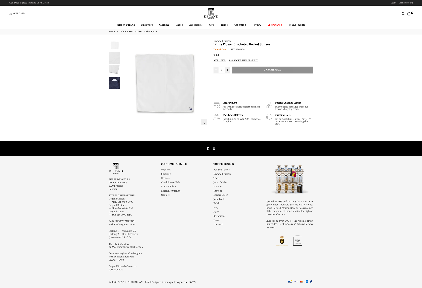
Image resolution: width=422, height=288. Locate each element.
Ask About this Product (243, 60)
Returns (165, 178)
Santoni (217, 190)
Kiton (216, 211)
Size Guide (220, 60)
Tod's (216, 178)
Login (393, 2)
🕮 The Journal (296, 24)
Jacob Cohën (220, 182)
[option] (165, 83)
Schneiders (219, 216)
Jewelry (257, 24)
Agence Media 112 (186, 282)
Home (224, 24)
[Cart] (408, 13)
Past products (116, 269)
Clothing (164, 24)
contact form (134, 247)
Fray (215, 207)
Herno (216, 220)
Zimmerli (218, 224)
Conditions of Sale (170, 182)
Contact (165, 195)
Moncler (217, 186)
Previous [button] (125, 83)
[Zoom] (204, 122)
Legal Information (170, 190)
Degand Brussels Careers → (123, 266)
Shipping (166, 174)
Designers (147, 24)
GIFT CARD (19, 13)
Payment (166, 169)
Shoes (179, 24)
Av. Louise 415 (129, 231)
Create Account (406, 2)
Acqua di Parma (221, 169)
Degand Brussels (222, 41)
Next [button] (204, 83)
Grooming (240, 24)
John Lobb (218, 199)
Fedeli (216, 203)
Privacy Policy (168, 186)
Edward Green (220, 195)
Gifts (211, 24)
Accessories (196, 24)
